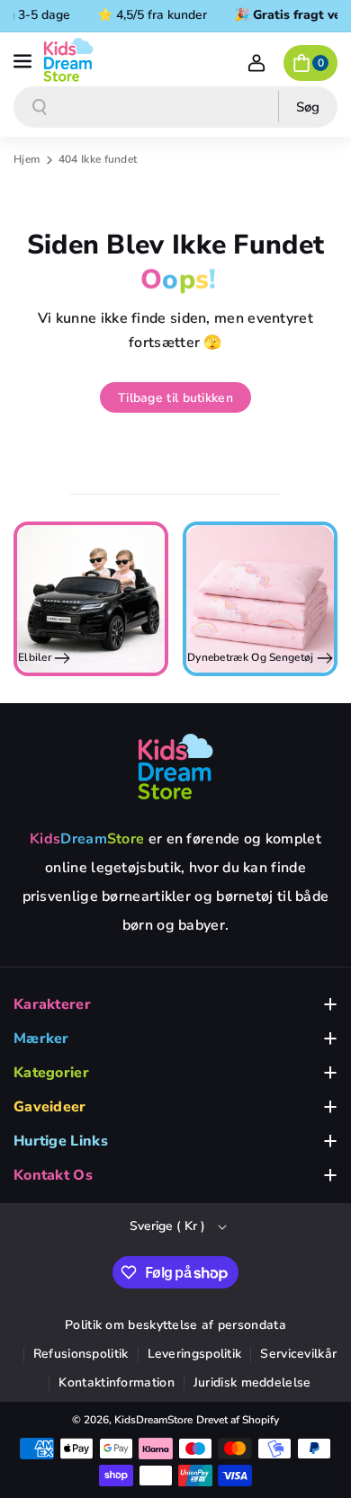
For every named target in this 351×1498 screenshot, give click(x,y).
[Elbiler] (91, 599)
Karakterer (52, 1004)
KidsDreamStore (153, 1420)
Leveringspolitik (195, 1353)
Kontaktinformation (116, 1382)
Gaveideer (50, 1107)
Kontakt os (53, 1175)
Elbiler (36, 657)
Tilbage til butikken (175, 397)
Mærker (41, 1038)
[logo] (175, 766)
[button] (24, 59)
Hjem (27, 159)
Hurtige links (61, 1141)
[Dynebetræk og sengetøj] (260, 599)
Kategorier (51, 1073)
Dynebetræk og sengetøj (252, 657)
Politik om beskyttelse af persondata (175, 1324)
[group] (91, 599)
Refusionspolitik (81, 1353)
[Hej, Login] (256, 63)
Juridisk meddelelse (252, 1382)
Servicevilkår (298, 1353)
